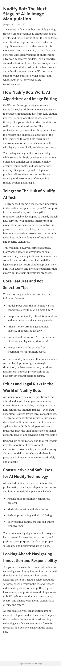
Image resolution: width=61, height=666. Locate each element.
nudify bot (40, 71)
